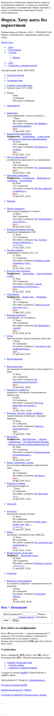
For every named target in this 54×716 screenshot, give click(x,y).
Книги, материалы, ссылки (20, 462)
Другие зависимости (17, 157)
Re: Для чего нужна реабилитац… (30, 241)
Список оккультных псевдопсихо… (27, 285)
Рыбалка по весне (43, 563)
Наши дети (28, 297)
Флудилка (12, 511)
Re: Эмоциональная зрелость (25, 380)
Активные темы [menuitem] (15, 80)
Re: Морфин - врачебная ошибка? (30, 124)
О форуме (12, 573)
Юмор (10, 532)
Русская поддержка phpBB (14, 685)
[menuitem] (10, 47)
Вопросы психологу (17, 315)
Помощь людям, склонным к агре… (31, 261)
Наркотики (12, 113)
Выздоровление (14, 359)
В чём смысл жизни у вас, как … (30, 523)
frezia (15, 496)
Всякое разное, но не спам (20, 553)
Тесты (10, 336)
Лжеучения (28, 273)
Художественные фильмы (36, 442)
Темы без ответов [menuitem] (15, 75)
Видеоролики (29, 439)
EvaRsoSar (18, 527)
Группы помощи (15, 250)
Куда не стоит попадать (18, 271)
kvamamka (18, 245)
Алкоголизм (44, 136)
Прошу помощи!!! (16, 208)
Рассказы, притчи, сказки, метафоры (25, 413)
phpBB (23, 672)
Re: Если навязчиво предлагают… (28, 404)
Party (15, 128)
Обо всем (11, 504)
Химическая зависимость (19, 134)
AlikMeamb (18, 566)
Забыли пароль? (27, 617)
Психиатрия (26, 180)
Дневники (41, 297)
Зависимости (13, 105)
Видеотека (12, 436)
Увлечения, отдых (29, 555)
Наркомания (29, 136)
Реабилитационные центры (20, 229)
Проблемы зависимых (18, 175)
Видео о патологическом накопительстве (29, 444)
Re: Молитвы (41, 493)
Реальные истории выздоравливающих (28, 139)
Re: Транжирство (43, 167)
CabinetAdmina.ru (36, 680)
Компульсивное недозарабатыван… (31, 453)
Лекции (43, 439)
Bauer (48, 657)
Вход (4, 607)
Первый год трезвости (18, 390)
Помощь (11, 201)
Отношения (28, 178)
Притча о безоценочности (28, 427)
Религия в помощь (16, 483)
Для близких (13, 294)
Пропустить (7, 42)
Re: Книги (40, 475)
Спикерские (15, 442)
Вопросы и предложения (19, 581)
